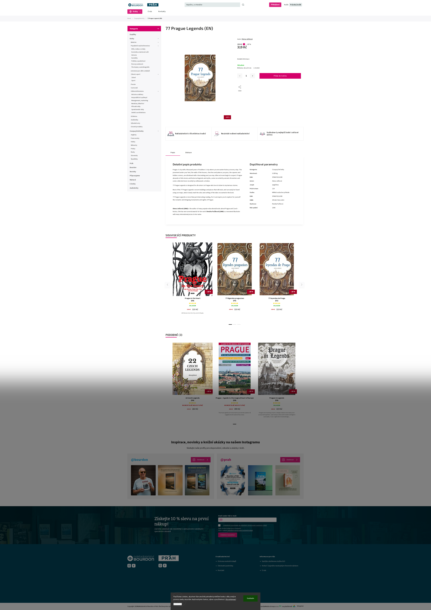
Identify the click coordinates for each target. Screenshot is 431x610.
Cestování (134, 88)
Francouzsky (135, 138)
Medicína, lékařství (137, 103)
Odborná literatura (137, 91)
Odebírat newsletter (227, 535)
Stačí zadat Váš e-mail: (227, 516)
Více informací (230, 599)
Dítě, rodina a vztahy (138, 49)
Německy (134, 145)
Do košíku (193, 287)
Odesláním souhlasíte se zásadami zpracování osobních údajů (245, 525)
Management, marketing (139, 100)
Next (301, 285)
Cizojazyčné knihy (137, 131)
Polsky (133, 149)
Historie (134, 55)
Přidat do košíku (280, 76)
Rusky (133, 152)
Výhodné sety (135, 123)
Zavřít (294, 94)
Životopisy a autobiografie (140, 67)
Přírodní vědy (135, 106)
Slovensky (134, 155)
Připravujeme (135, 175)
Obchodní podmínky (225, 566)
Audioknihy (134, 120)
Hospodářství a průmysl (139, 97)
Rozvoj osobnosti (137, 64)
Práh (131, 163)
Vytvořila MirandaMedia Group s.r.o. (265, 606)
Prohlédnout (193, 293)
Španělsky (134, 159)
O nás (150, 11)
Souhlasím (250, 598)
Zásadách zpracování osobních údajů (240, 530)
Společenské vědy (137, 109)
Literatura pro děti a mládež (140, 71)
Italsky (133, 142)
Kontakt (221, 570)
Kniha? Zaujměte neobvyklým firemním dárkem (280, 566)
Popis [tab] (173, 152)
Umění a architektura (138, 112)
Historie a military (137, 94)
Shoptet (300, 606)
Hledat (243, 4)
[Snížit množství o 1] (239, 75)
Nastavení (177, 604)
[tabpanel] (193, 277)
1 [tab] (230, 324)
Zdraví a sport (135, 74)
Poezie (133, 84)
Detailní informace (243, 59)
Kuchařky (134, 58)
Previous (167, 285)
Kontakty (162, 11)
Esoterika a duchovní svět (140, 52)
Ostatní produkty (137, 127)
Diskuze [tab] (188, 152)
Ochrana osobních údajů (227, 561)
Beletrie (133, 42)
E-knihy (133, 184)
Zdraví (133, 77)
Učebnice (134, 116)
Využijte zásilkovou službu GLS (273, 561)
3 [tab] (239, 324)
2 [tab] (234, 324)
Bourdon (133, 167)
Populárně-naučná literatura (140, 46)
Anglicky (133, 135)
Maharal (133, 180)
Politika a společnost (138, 61)
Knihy (132, 38)
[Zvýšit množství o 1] (252, 75)
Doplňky (133, 34)
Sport (133, 80)
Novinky (133, 171)
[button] (238, 556)
